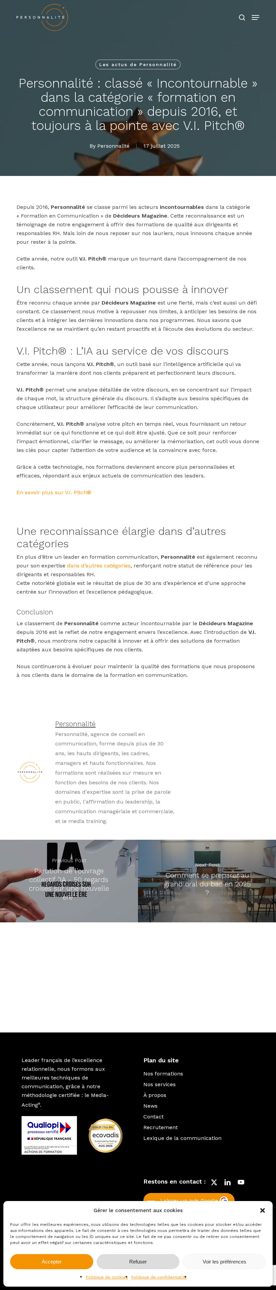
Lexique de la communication (182, 1138)
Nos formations (163, 1073)
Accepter (52, 1261)
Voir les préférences (224, 1261)
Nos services (159, 1084)
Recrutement (160, 1127)
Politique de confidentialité (159, 1277)
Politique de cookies (107, 1277)
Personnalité (113, 146)
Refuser (138, 1261)
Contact (153, 1116)
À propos (154, 1095)
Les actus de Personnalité (138, 64)
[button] (262, 1210)
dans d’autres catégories (99, 565)
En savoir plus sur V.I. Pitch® (53, 492)
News (150, 1106)
